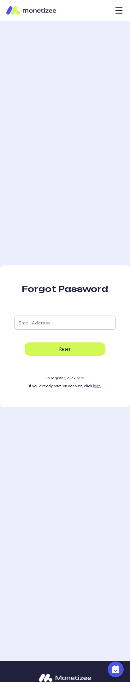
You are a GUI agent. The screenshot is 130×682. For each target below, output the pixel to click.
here (80, 378)
